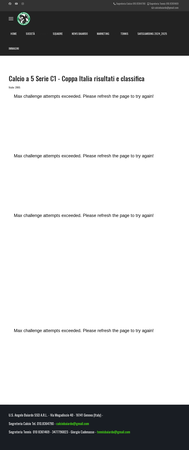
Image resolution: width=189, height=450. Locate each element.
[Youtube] (16, 3)
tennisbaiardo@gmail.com (113, 431)
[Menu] (11, 18)
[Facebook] (10, 3)
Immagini (14, 48)
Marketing (103, 33)
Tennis (124, 33)
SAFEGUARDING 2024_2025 (152, 33)
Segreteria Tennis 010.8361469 (164, 3)
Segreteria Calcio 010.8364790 (130, 3)
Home (14, 33)
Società (30, 33)
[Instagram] (23, 3)
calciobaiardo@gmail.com (166, 7)
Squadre (58, 33)
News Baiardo (80, 33)
